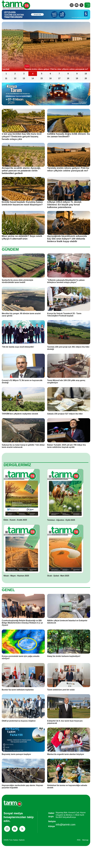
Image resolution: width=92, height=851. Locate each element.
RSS (78, 840)
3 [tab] (23, 74)
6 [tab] (50, 74)
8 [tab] (68, 74)
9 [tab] (77, 74)
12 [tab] (15, 78)
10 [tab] (86, 74)
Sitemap (85, 840)
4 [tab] (32, 74)
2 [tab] (15, 74)
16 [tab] (50, 78)
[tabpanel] (46, 46)
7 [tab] (59, 74)
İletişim (52, 821)
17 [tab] (59, 78)
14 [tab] (33, 78)
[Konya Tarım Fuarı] (46, 94)
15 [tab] (41, 78)
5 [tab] (41, 74)
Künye (51, 826)
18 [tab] (68, 78)
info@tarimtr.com (65, 824)
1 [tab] (6, 74)
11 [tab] (6, 78)
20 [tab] (86, 78)
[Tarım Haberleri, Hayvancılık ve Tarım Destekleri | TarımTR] (16, 5)
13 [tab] (24, 78)
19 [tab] (77, 78)
